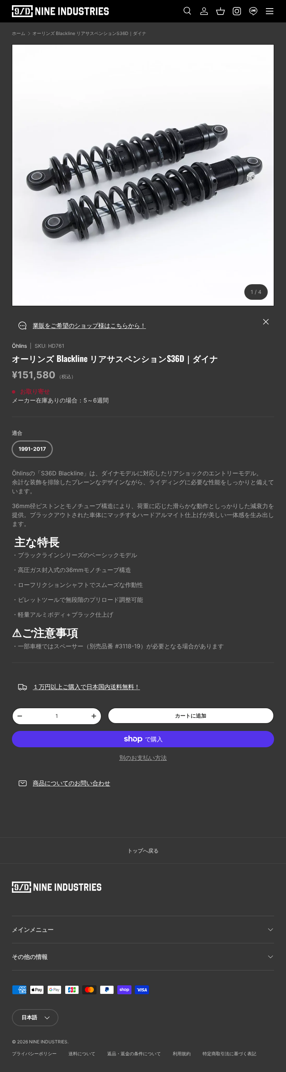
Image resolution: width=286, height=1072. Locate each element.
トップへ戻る (143, 850)
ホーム (18, 33)
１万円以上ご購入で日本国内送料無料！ (86, 686)
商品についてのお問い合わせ (71, 783)
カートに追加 (190, 715)
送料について (82, 1053)
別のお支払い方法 (143, 757)
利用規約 (182, 1053)
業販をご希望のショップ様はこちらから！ (89, 325)
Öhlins (19, 346)
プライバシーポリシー (34, 1053)
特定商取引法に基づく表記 (229, 1053)
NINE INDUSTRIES (48, 1041)
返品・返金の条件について (134, 1053)
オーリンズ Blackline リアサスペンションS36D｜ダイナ (89, 33)
